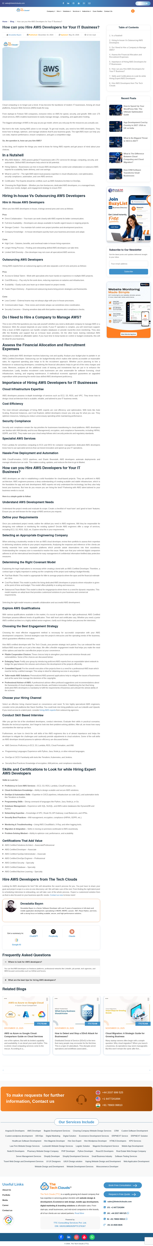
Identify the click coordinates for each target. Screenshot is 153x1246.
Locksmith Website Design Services (57, 1146)
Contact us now (56, 895)
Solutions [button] (66, 11)
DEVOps (39, 1136)
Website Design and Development (49, 1167)
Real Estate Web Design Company (131, 1151)
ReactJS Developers (104, 1151)
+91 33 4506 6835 (114, 1225)
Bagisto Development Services (57, 1131)
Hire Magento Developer (54, 1141)
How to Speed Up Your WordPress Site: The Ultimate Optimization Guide (134, 110)
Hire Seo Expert (74, 1141)
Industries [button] (86, 11)
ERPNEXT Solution (139, 1136)
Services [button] (76, 11)
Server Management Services (28, 1156)
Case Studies (98, 11)
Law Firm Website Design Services (25, 1146)
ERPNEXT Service (120, 1136)
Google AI (16, 945)
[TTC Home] (23, 10)
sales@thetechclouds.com (15, 3)
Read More (79, 1213)
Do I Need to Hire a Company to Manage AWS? (127, 48)
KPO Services (135, 1141)
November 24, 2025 (115, 1028)
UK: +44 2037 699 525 (116, 1213)
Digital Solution (69, 1136)
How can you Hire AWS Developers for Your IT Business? (126, 70)
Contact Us (108, 11)
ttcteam (41, 1024)
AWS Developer (34, 1131)
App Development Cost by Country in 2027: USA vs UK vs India (136, 125)
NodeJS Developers (15, 1151)
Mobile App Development (132, 1146)
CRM (116, 1131)
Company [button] (50, 11)
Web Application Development (136, 1161)
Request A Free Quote (120, 1194)
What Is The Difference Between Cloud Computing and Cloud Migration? (134, 158)
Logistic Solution (83, 1146)
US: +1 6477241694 (115, 1207)
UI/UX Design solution (72, 1161)
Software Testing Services (126, 1156)
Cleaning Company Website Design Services (92, 1131)
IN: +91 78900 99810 (116, 1219)
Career (5, 1205)
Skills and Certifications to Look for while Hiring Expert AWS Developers (127, 77)
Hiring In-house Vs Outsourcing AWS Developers (126, 41)
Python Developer (85, 1151)
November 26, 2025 (64, 1028)
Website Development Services (80, 1167)
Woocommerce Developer (107, 1167)
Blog (12, 21)
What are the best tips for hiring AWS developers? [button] (32, 980)
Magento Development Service (106, 1146)
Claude (72, 936)
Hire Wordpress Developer (95, 1141)
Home (4, 21)
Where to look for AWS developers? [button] (25, 962)
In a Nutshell (117, 36)
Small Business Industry (102, 1156)
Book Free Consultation (120, 1185)
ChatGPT (34, 936)
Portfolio (6, 1195)
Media (5, 1200)
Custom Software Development (134, 1131)
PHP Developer (68, 1151)
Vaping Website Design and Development (103, 1161)
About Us (6, 1190)
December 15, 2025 (13, 1028)
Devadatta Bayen (14, 35)
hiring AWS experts (48, 710)
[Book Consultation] (133, 11)
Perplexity (53, 936)
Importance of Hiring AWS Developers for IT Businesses (127, 63)
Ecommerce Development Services (94, 1136)
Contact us (7, 1210)
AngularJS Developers (15, 1131)
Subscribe (128, 272)
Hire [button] (58, 11)
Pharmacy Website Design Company (43, 1151)
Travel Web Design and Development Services (23, 1161)
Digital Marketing (53, 1136)
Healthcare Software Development (26, 1141)
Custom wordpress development (19, 1136)
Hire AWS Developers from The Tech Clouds (126, 84)
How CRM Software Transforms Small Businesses (132, 173)
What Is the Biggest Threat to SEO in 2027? (136, 139)
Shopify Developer (52, 1156)
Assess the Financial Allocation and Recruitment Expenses (125, 56)
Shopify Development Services (76, 1156)
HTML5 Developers (118, 1141)
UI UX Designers (53, 1161)
